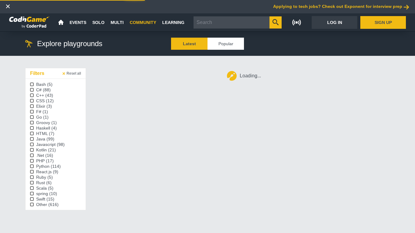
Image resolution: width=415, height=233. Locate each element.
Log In (334, 22)
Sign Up (383, 22)
